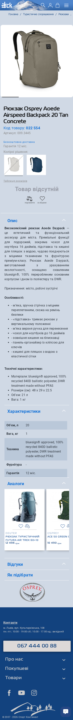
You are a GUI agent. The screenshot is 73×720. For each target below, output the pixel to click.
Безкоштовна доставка (19, 141)
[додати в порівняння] (27, 526)
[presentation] (64, 513)
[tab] (36, 221)
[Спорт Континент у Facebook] (9, 693)
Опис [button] (12, 220)
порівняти (29, 202)
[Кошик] (57, 6)
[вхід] (50, 6)
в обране (42, 202)
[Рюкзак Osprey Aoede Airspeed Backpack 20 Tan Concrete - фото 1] (36, 61)
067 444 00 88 (37, 646)
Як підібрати (20, 574)
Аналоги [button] (15, 483)
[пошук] (43, 6)
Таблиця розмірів (15, 180)
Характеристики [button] (23, 411)
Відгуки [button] (15, 564)
